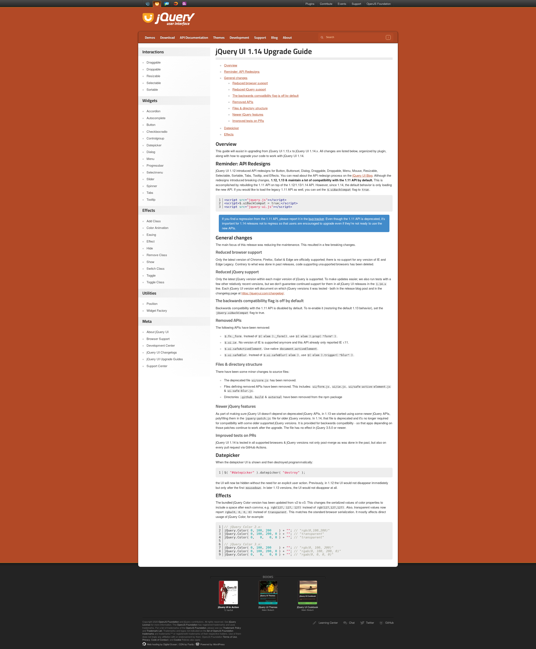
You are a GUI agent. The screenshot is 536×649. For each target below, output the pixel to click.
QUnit (184, 3)
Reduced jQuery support (249, 89)
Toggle (151, 275)
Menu (150, 158)
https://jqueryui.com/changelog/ (262, 293)
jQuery (147, 3)
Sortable (152, 89)
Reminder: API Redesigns (242, 71)
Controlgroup (155, 138)
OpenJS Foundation (379, 4)
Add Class (154, 221)
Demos (150, 37)
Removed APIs (242, 102)
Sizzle (175, 3)
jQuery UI (156, 3)
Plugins (309, 4)
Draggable (154, 62)
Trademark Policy (232, 627)
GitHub (389, 623)
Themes (219, 37)
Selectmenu (155, 172)
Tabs (150, 192)
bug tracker (316, 218)
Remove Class (157, 255)
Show (150, 261)
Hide (150, 248)
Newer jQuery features (247, 114)
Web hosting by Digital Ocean (162, 644)
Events (342, 4)
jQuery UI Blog (362, 175)
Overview (230, 65)
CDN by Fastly (186, 644)
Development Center (161, 345)
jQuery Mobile (166, 3)
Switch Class (156, 268)
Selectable (154, 82)
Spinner (152, 186)
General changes (235, 77)
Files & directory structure (250, 108)
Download (167, 37)
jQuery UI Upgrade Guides (165, 359)
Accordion (153, 111)
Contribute (326, 4)
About (287, 37)
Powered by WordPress (212, 644)
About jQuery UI (158, 332)
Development (239, 37)
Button (151, 124)
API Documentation (194, 37)
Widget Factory (157, 310)
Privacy (146, 639)
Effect (151, 241)
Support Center (157, 366)
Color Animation (157, 227)
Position (152, 303)
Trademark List (154, 630)
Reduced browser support (250, 83)
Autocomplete (156, 118)
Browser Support (158, 338)
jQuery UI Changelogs (162, 352)
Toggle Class (155, 282)
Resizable (153, 76)
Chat (352, 623)
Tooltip (151, 199)
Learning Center (328, 623)
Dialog (151, 151)
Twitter (370, 623)
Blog (274, 37)
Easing (151, 234)
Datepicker (231, 128)
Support (356, 4)
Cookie (177, 639)
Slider (150, 179)
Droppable (154, 69)
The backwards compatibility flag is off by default (265, 95)
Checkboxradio (157, 131)
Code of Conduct (159, 639)
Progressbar (155, 165)
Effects (229, 134)
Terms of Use (230, 636)
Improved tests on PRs (248, 120)
